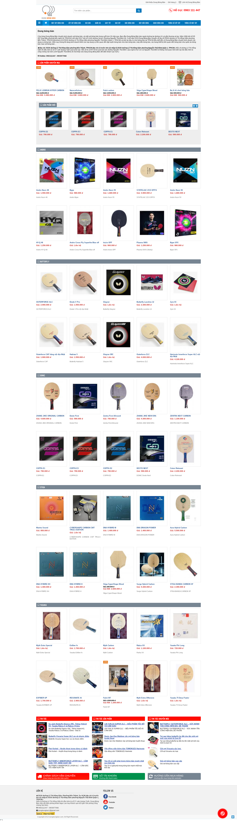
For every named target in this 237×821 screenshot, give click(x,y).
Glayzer (106, 302)
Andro (43, 149)
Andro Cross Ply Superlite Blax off (84, 243)
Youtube (112, 802)
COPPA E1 (108, 132)
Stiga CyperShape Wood (147, 90)
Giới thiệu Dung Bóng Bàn (155, 2)
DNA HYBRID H (76, 584)
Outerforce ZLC (143, 354)
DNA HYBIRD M (109, 528)
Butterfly (44, 261)
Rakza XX (141, 645)
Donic (42, 375)
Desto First (74, 416)
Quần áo (98, 23)
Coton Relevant (142, 132)
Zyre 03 (173, 302)
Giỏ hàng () (172, 2)
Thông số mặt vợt (191, 23)
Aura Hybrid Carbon (178, 528)
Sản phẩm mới (49, 104)
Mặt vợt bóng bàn (57, 23)
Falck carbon (108, 90)
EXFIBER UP (41, 698)
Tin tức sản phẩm (104, 718)
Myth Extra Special (44, 645)
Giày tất (108, 23)
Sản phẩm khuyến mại (50, 62)
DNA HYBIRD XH (43, 584)
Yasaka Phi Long (177, 645)
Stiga (42, 487)
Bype (72, 190)
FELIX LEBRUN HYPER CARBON (50, 90)
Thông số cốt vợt (174, 23)
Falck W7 (107, 698)
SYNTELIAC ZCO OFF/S (147, 190)
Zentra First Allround (112, 416)
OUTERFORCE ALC (44, 302)
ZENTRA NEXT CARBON (180, 416)
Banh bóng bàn (158, 23)
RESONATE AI (76, 698)
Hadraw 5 (73, 354)
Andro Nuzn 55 (109, 190)
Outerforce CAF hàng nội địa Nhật (50, 354)
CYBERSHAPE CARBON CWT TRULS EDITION (82, 529)
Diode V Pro (75, 302)
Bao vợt (117, 23)
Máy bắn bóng (144, 23)
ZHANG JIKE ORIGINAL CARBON (50, 416)
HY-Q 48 (39, 243)
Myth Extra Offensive (145, 698)
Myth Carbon (108, 645)
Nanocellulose (76, 90)
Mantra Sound (42, 528)
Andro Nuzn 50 (176, 190)
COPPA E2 (43, 132)
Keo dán (88, 23)
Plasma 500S (142, 243)
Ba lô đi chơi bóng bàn (180, 90)
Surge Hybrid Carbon (146, 584)
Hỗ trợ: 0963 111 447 (186, 10)
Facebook (112, 797)
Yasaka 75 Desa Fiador (179, 698)
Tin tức (43, 718)
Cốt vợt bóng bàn (74, 23)
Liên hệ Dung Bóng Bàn (191, 2)
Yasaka (43, 605)
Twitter (111, 808)
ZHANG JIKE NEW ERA (146, 416)
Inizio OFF (107, 243)
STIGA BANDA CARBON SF (181, 584)
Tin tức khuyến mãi (160, 718)
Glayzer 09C (108, 354)
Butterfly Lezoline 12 (145, 302)
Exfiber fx (74, 645)
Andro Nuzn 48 (42, 190)
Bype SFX (174, 243)
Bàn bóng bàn (130, 23)
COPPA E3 (75, 132)
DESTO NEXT (174, 132)
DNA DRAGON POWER (146, 528)
